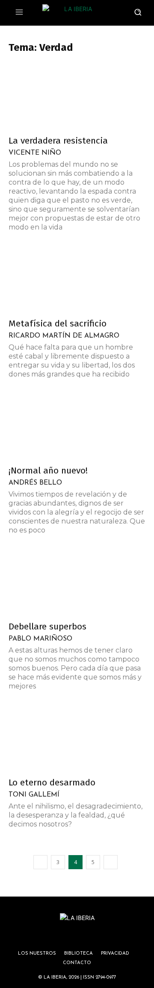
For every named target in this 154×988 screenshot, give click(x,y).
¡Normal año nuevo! (48, 470)
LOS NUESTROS (37, 953)
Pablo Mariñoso (40, 638)
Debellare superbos (47, 626)
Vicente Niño (35, 153)
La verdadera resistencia (58, 140)
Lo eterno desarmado (52, 782)
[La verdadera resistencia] (77, 96)
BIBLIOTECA (78, 953)
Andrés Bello (35, 482)
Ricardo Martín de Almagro (64, 335)
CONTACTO (77, 963)
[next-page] (111, 862)
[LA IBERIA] (74, 12)
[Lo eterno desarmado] (77, 738)
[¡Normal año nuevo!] (77, 426)
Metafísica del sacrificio (58, 323)
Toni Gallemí (34, 794)
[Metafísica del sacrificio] (77, 279)
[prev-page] (40, 862)
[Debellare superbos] (77, 582)
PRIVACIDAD (115, 953)
